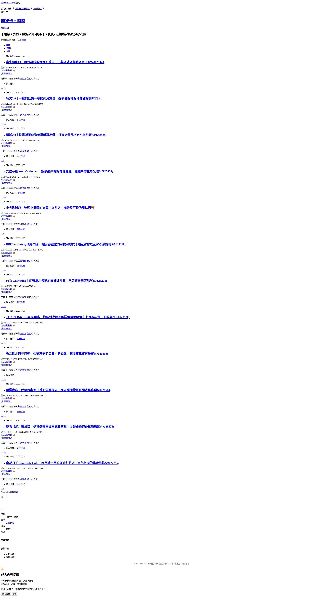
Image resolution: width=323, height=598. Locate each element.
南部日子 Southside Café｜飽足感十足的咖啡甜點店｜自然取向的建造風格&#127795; (62, 463)
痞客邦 (23, 78)
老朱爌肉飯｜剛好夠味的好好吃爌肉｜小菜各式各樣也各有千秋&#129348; (55, 62)
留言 (29, 78)
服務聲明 (185, 564)
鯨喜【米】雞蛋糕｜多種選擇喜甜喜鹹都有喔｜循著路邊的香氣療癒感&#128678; (60, 426)
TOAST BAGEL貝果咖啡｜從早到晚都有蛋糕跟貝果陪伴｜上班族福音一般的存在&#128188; (68, 317)
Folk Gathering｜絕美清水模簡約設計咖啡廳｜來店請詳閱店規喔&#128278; (56, 280)
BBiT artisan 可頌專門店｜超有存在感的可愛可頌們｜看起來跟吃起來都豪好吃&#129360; (66, 244)
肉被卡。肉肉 (13, 21)
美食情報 (22, 40)
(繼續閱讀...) (6, 73)
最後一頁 (14, 492)
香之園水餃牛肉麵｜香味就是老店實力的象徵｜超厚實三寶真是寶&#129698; (57, 353)
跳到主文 (5, 28)
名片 (8, 51)
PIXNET (142, 564)
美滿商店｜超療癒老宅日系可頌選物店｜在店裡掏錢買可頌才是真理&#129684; (58, 390)
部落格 (9, 48)
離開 (14, 594)
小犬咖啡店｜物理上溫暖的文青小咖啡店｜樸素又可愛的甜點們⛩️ (50, 207)
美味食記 (21, 120)
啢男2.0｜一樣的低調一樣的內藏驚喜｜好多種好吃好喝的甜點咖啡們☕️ (53, 98)
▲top (3, 88)
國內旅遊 (21, 193)
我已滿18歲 (6, 594)
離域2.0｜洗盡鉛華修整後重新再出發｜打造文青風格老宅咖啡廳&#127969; (56, 135)
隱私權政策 (176, 564)
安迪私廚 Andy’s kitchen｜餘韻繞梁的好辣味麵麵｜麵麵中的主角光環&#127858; (59, 171)
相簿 (8, 45)
